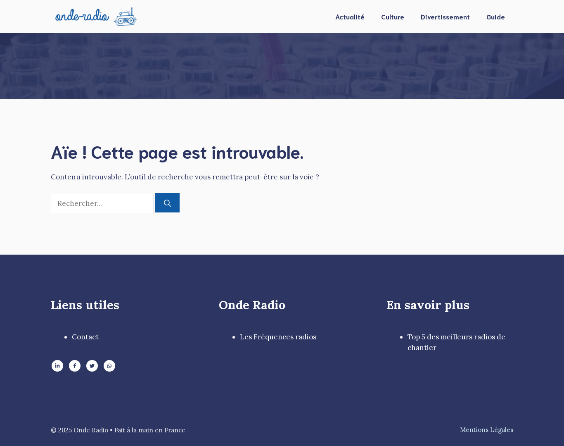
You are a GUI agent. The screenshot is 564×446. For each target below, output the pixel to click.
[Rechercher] (167, 203)
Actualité (350, 16)
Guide (495, 16)
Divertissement (445, 16)
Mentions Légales (486, 430)
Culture (392, 16)
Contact (85, 336)
